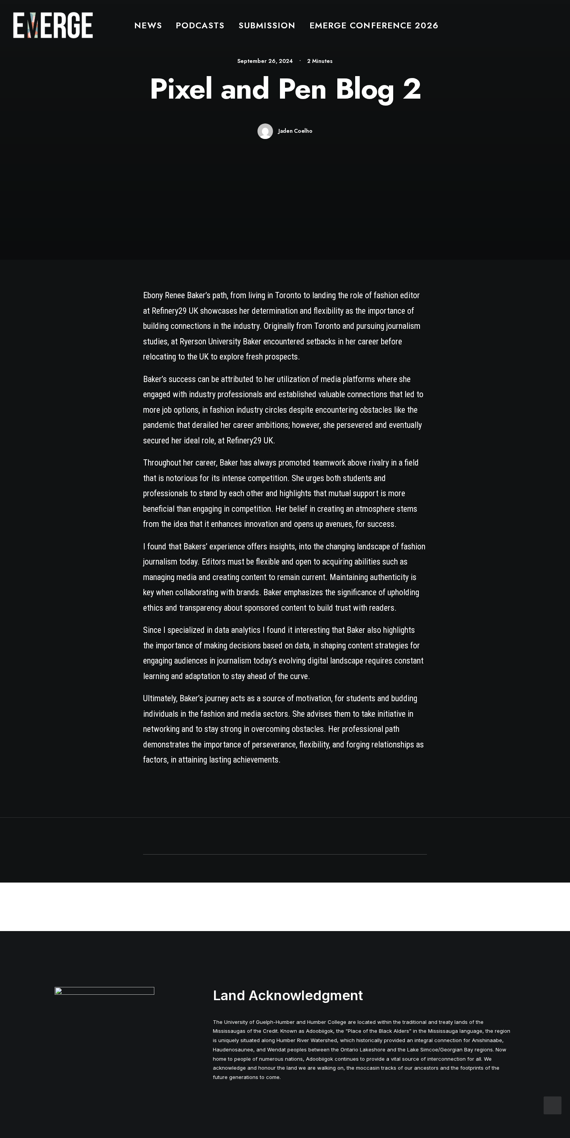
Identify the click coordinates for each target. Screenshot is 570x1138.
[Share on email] (325, 836)
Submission (267, 25)
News (148, 25)
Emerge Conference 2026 (374, 25)
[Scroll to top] (552, 1104)
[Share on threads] (264, 836)
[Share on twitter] (254, 836)
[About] (104, 1005)
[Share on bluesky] (305, 836)
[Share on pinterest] (275, 836)
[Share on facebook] (244, 836)
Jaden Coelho (295, 131)
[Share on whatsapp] (295, 836)
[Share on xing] (315, 836)
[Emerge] (53, 25)
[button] (553, 25)
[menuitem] (148, 25)
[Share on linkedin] (285, 836)
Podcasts (200, 25)
